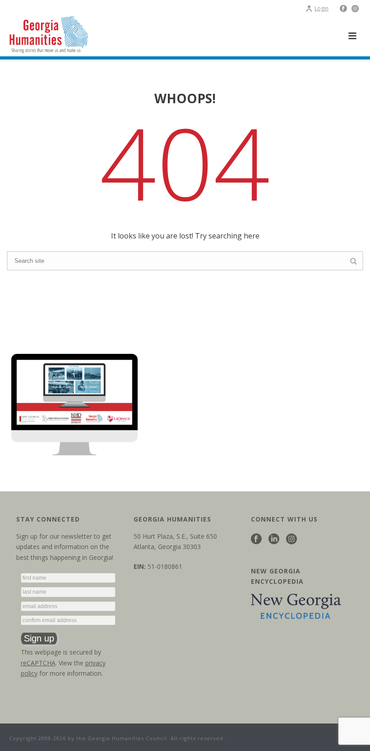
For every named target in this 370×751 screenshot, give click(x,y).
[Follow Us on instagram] (291, 539)
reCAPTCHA (38, 663)
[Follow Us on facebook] (256, 539)
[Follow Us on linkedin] (273, 539)
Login (321, 8)
